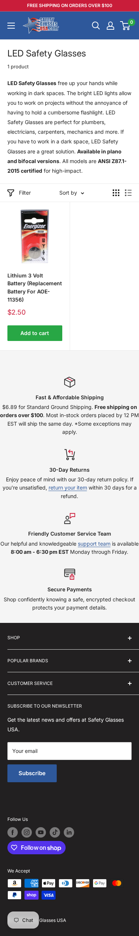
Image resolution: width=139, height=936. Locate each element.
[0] (125, 25)
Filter (25, 192)
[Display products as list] (128, 192)
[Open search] (96, 26)
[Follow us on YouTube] (41, 832)
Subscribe (32, 773)
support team (94, 543)
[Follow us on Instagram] (26, 832)
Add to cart (34, 333)
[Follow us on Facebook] (12, 832)
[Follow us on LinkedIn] (69, 832)
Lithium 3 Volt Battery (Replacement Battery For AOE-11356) (34, 287)
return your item (68, 487)
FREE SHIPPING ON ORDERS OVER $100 (69, 5)
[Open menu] (11, 26)
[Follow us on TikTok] (55, 832)
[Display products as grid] (116, 192)
